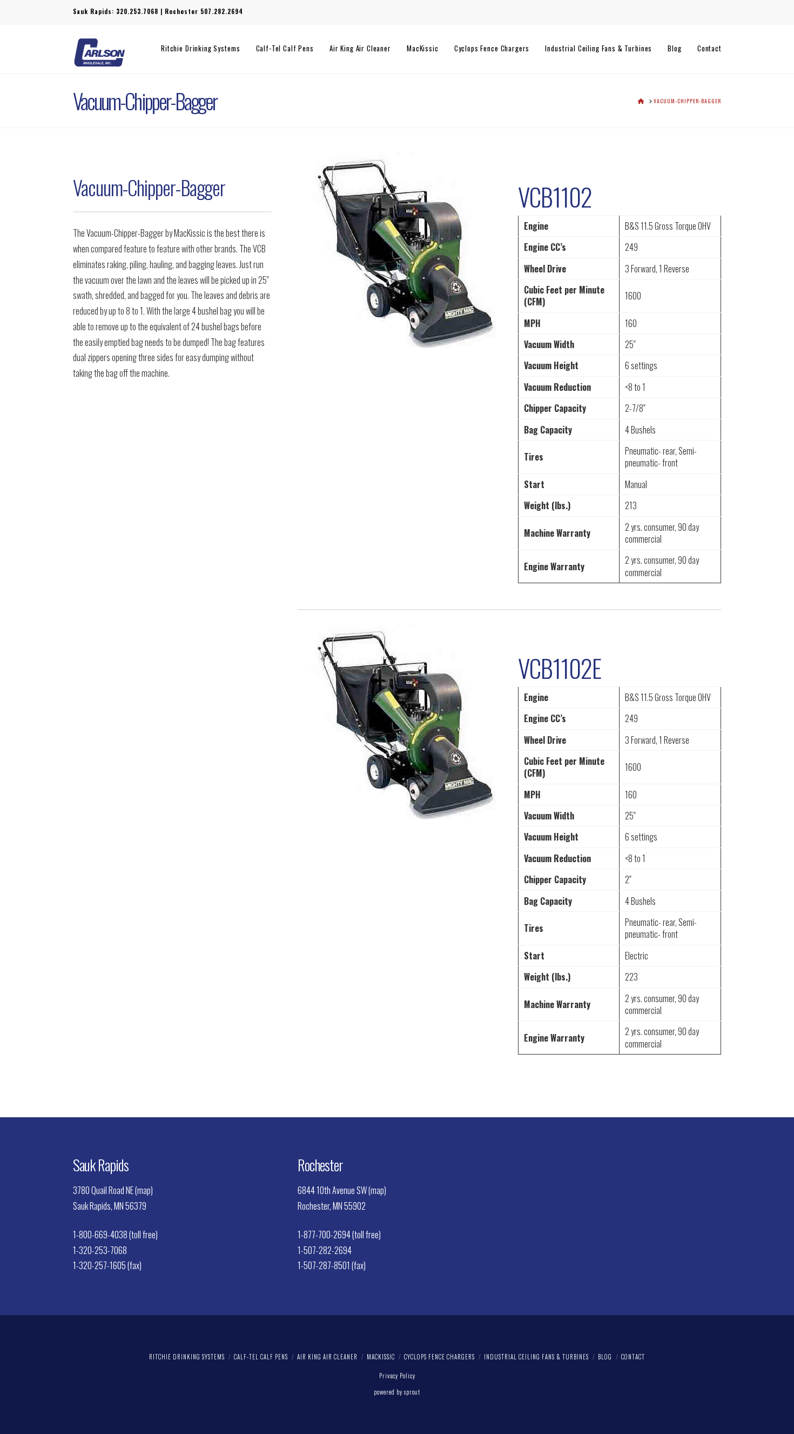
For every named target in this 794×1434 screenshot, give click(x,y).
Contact (633, 1356)
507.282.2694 (221, 11)
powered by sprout (397, 1392)
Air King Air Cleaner (327, 1356)
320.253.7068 (137, 11)
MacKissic (381, 1356)
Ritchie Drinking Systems (187, 1356)
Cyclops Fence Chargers (439, 1356)
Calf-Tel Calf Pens (261, 1356)
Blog (605, 1356)
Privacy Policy (397, 1375)
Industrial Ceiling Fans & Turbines (536, 1356)
